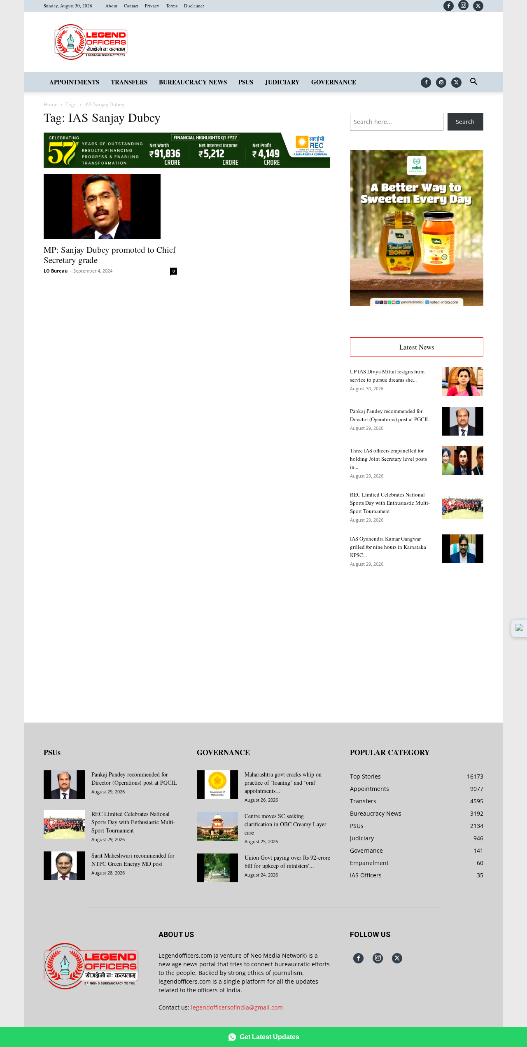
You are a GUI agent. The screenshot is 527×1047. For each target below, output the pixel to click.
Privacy (152, 5)
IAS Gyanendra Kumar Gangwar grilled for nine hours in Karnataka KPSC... (388, 547)
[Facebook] (448, 6)
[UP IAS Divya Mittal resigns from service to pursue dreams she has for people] (462, 381)
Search (465, 122)
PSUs (245, 81)
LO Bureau (56, 271)
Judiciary (282, 81)
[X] (478, 6)
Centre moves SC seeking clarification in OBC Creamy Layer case (285, 824)
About (111, 5)
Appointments (74, 81)
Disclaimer (194, 5)
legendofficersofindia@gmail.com (237, 1007)
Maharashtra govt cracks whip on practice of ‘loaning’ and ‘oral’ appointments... (283, 782)
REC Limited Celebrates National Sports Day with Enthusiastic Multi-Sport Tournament (390, 503)
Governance (333, 81)
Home (51, 104)
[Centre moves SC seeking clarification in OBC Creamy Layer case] (217, 826)
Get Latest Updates (269, 1036)
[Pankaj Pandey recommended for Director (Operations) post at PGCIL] (462, 421)
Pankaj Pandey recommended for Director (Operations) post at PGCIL (134, 778)
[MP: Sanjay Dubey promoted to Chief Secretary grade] (110, 207)
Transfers (129, 81)
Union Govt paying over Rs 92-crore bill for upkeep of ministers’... (287, 861)
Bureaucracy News (193, 81)
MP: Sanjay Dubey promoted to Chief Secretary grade (110, 255)
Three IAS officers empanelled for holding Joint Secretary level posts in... (388, 459)
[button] (473, 82)
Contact (131, 5)
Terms (171, 5)
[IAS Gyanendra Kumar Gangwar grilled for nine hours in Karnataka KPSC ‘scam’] (462, 548)
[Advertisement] (416, 639)
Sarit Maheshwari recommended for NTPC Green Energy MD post (133, 859)
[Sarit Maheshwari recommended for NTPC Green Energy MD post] (64, 865)
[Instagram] (463, 5)
